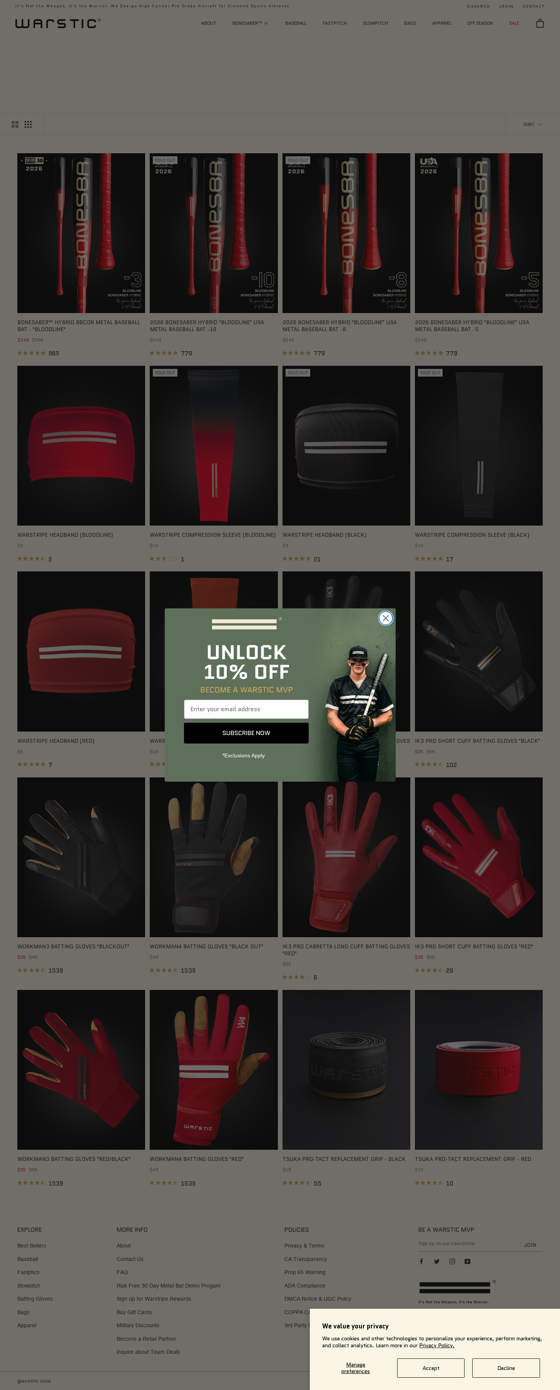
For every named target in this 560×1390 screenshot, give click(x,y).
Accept (431, 1368)
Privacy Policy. (437, 1345)
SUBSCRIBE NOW (246, 732)
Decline (506, 1368)
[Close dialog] (386, 618)
